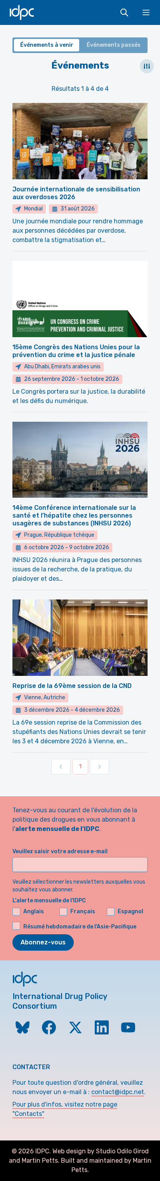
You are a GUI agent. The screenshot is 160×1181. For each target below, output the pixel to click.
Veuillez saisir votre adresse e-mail (60, 851)
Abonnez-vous (43, 942)
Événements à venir (46, 45)
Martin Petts (40, 1160)
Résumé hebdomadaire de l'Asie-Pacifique (79, 926)
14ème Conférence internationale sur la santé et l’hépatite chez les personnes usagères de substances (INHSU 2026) (74, 515)
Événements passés (114, 45)
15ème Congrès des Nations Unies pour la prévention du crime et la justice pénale (76, 351)
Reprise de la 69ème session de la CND (72, 686)
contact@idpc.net (117, 1092)
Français (82, 911)
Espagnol (130, 911)
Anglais (33, 911)
